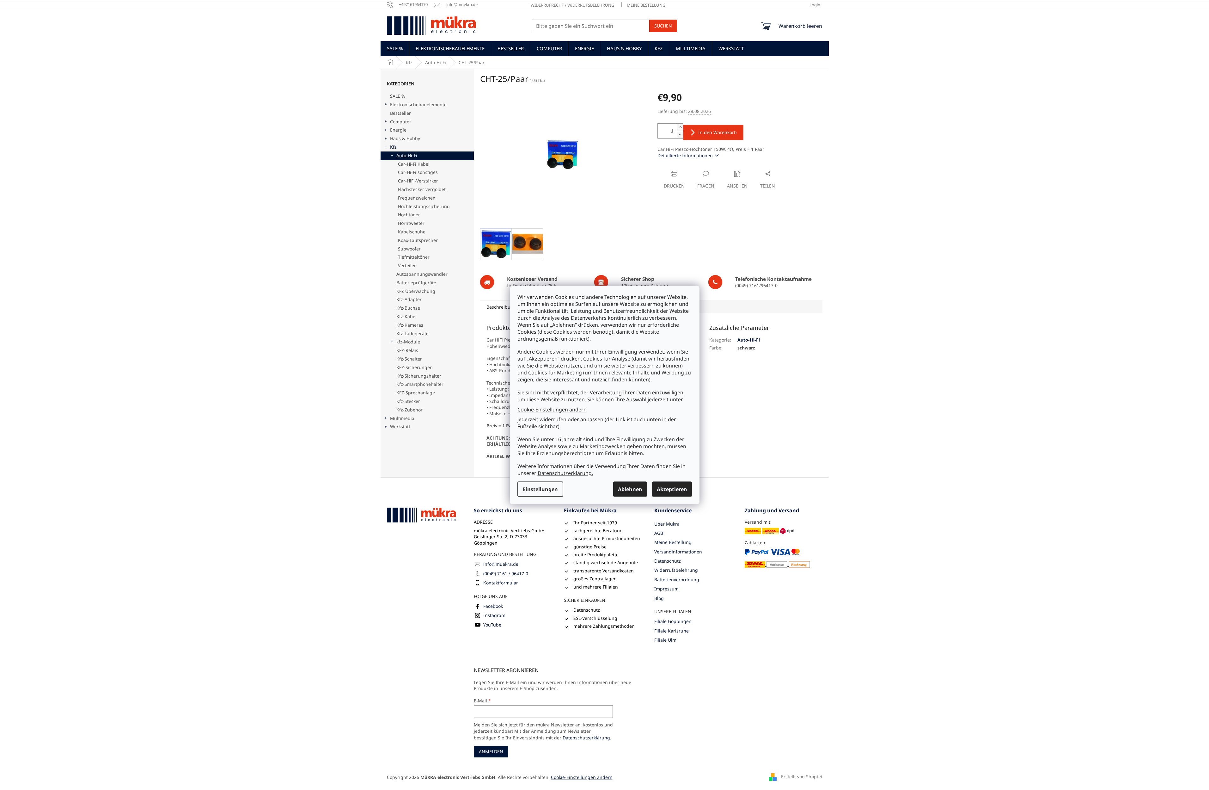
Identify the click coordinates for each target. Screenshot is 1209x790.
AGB (658, 533)
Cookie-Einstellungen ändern (552, 409)
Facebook (493, 606)
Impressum (666, 589)
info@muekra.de (500, 564)
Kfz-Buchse (408, 308)
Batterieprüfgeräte (416, 283)
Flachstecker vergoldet (422, 189)
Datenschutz (667, 561)
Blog (659, 598)
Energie (398, 130)
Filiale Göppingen (673, 621)
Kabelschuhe (411, 232)
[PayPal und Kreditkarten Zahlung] (777, 558)
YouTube (492, 625)
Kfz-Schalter (409, 359)
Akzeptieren (672, 489)
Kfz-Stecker (408, 401)
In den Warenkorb (717, 132)
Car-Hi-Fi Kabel (414, 164)
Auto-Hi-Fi (406, 155)
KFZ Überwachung (415, 291)
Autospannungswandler (422, 274)
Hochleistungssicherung (424, 206)
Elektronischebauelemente (418, 105)
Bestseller (400, 113)
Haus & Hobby (405, 138)
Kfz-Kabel (406, 316)
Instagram (494, 615)
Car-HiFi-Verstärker (418, 181)
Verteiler (407, 265)
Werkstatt (400, 426)
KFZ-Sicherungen (414, 367)
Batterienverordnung (676, 580)
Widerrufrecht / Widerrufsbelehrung (572, 5)
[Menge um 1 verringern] (680, 134)
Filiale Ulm (665, 640)
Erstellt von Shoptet (801, 777)
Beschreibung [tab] (501, 307)
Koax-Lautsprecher (418, 240)
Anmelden (491, 752)
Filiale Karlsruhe (671, 631)
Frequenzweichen (417, 198)
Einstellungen (540, 489)
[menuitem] (395, 48)
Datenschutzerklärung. (565, 473)
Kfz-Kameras (409, 325)
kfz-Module (408, 342)
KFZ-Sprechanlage (415, 393)
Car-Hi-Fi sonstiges (418, 172)
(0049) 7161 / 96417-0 (505, 574)
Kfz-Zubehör (409, 410)
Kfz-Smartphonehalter (419, 384)
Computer (400, 122)
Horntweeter (411, 223)
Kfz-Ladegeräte (412, 333)
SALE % (397, 96)
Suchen (663, 26)
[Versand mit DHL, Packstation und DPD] (769, 531)
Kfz (393, 147)
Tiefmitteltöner (414, 257)
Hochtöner (409, 215)
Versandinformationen (678, 552)
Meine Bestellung (646, 5)
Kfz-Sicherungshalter (418, 376)
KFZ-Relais (407, 350)
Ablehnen (630, 489)
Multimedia (402, 418)
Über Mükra (667, 524)
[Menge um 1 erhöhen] (680, 127)
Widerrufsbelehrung (676, 570)
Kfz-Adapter (409, 299)
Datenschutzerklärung (586, 738)
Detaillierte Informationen (685, 155)
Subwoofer (409, 249)
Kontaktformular (500, 583)
